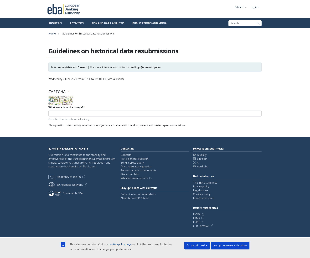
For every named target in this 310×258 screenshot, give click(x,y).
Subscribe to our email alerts (138, 194)
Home (52, 33)
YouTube (202, 166)
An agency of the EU (69, 177)
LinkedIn (202, 159)
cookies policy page (120, 244)
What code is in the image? (65, 107)
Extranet (239, 7)
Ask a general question (135, 159)
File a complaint (130, 174)
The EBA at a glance (205, 182)
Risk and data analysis (108, 23)
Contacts (126, 155)
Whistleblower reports (134, 178)
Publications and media (149, 23)
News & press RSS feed (135, 198)
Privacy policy (201, 186)
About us (55, 23)
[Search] (258, 23)
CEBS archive (201, 226)
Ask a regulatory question (136, 166)
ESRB (196, 222)
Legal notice (200, 190)
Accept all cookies (197, 245)
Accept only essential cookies (230, 245)
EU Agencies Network (70, 184)
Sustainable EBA (73, 193)
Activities (77, 23)
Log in (254, 7)
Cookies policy (201, 194)
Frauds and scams (204, 198)
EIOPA (197, 214)
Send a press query (132, 162)
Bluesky (202, 155)
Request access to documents (138, 170)
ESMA (196, 218)
